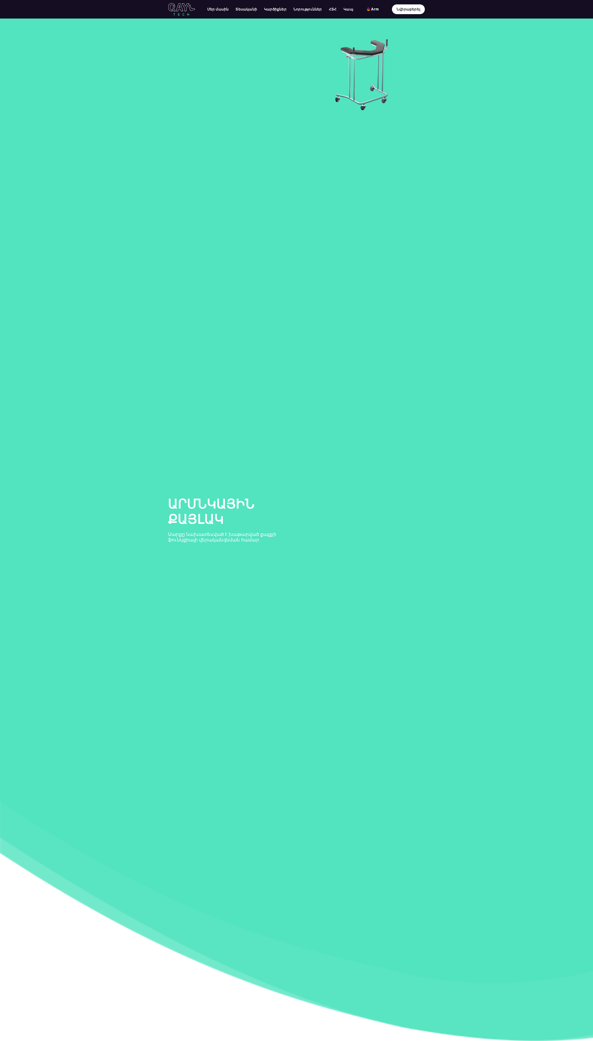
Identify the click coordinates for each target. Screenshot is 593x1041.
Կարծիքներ (275, 9)
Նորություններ (307, 9)
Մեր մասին (218, 9)
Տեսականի (246, 9)
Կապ (348, 9)
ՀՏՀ (333, 9)
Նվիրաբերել (408, 9)
